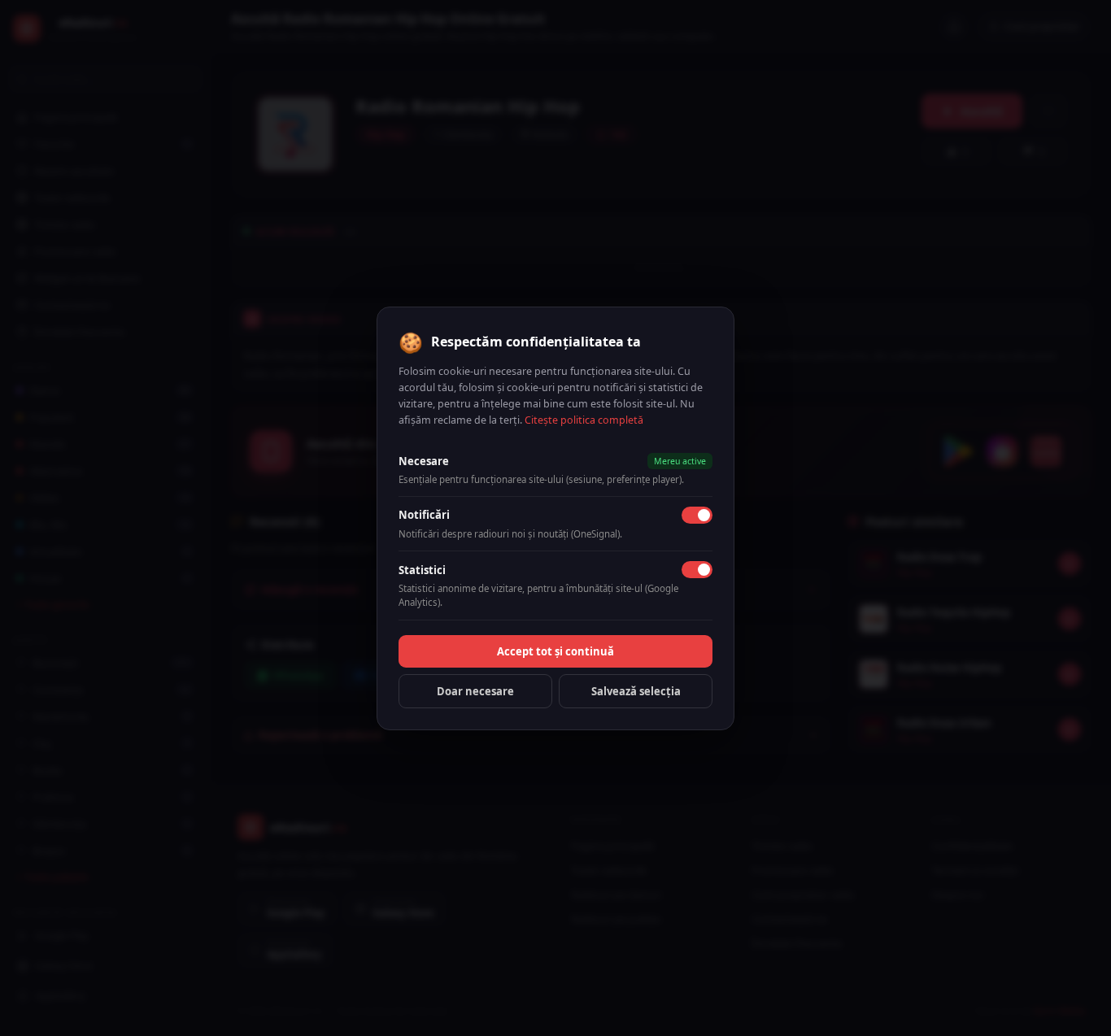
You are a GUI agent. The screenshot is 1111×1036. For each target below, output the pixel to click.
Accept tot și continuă (555, 651)
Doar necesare (475, 691)
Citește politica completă (584, 420)
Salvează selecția (636, 691)
